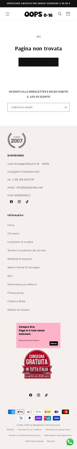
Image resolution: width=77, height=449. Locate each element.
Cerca (10, 225)
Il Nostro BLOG (16, 301)
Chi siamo (13, 233)
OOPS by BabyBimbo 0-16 (36, 425)
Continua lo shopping (38, 62)
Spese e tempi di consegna (23, 267)
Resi (9, 276)
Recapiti (51, 441)
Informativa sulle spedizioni (58, 435)
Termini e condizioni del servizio (26, 250)
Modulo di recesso (18, 309)
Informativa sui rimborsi (22, 284)
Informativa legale (34, 441)
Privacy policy (15, 292)
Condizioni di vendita (20, 242)
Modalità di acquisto (19, 258)
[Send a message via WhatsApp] (70, 442)
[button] (7, 14)
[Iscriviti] (65, 107)
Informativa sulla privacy (57, 429)
